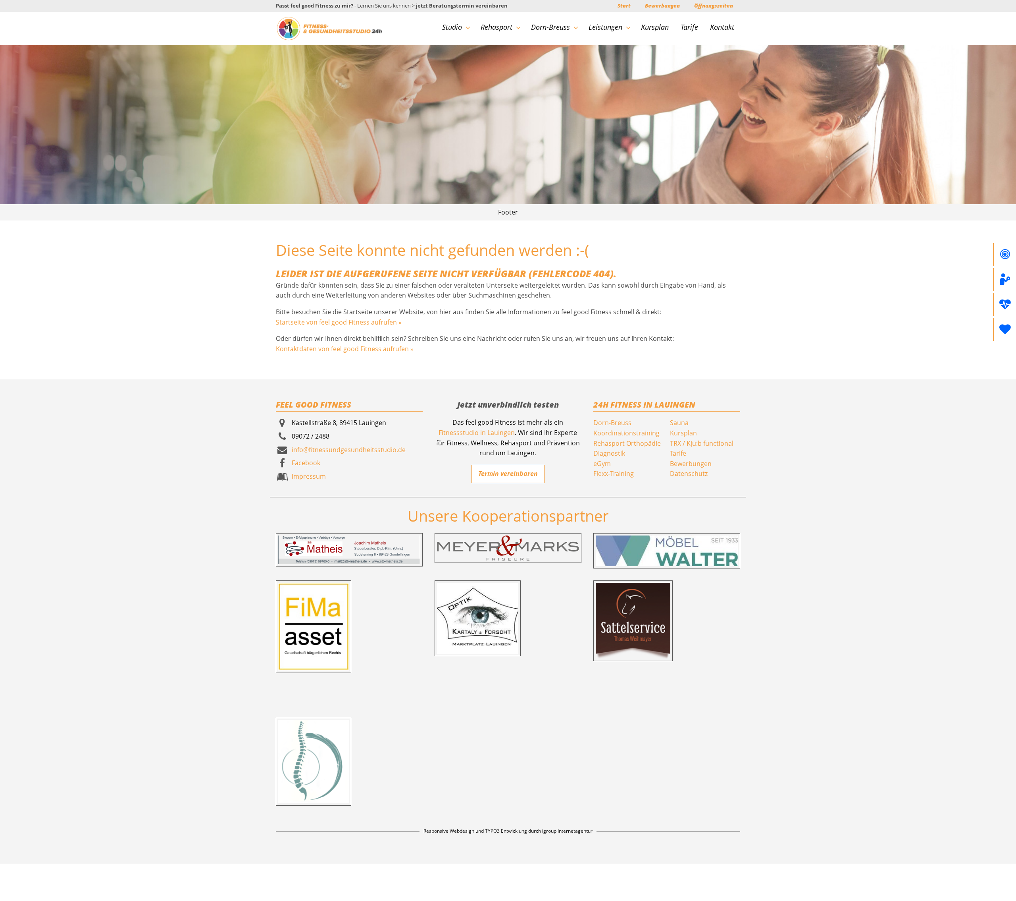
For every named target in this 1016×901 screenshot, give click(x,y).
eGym (602, 463)
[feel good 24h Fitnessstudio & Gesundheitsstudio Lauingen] (329, 27)
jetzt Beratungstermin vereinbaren (462, 5)
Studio (452, 27)
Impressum (309, 476)
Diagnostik (609, 453)
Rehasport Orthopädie (627, 443)
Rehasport (496, 27)
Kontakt (722, 27)
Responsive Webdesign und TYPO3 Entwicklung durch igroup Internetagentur (508, 831)
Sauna (679, 422)
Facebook (306, 462)
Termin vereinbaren (508, 473)
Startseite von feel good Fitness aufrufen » (339, 322)
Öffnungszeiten (713, 5)
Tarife (689, 27)
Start (624, 5)
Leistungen (605, 27)
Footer (508, 212)
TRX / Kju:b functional (701, 443)
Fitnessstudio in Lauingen (477, 432)
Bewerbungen (662, 5)
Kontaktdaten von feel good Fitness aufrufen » (345, 348)
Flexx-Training (613, 473)
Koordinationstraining (626, 433)
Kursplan (655, 27)
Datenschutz (689, 473)
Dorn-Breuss (550, 27)
